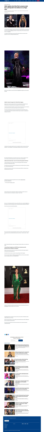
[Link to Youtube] (25, 423)
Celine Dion (12, 30)
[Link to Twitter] (24, 423)
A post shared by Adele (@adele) (17, 142)
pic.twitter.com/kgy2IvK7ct (7, 180)
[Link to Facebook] (22, 423)
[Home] (6, 1)
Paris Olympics (6, 306)
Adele (11, 29)
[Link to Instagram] (23, 423)
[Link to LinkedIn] (27, 423)
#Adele (22, 179)
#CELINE (24, 179)
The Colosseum (6, 316)
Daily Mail (9, 31)
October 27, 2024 (12, 182)
